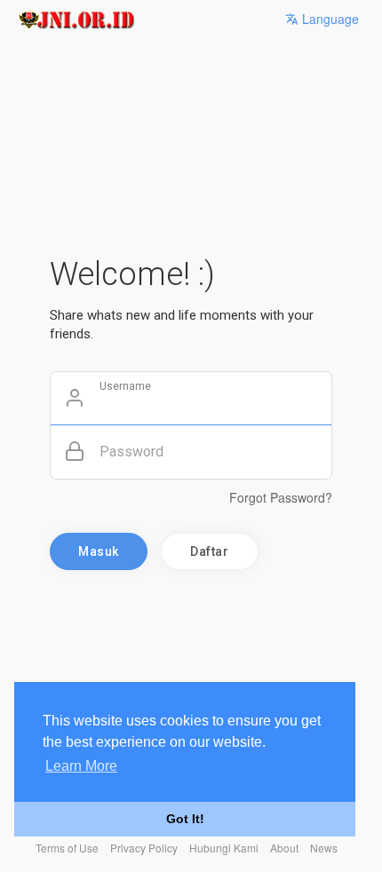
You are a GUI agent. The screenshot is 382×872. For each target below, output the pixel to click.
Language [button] (328, 19)
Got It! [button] (185, 819)
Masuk (98, 551)
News (324, 847)
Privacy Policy (144, 847)
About (284, 847)
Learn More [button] (81, 765)
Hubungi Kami (224, 847)
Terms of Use (67, 847)
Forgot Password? (280, 497)
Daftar (209, 551)
